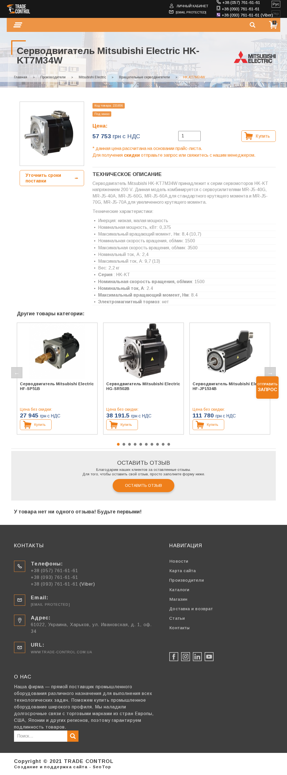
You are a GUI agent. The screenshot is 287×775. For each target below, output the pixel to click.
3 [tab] (129, 444)
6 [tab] (146, 444)
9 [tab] (163, 444)
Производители (53, 77)
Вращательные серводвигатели (144, 77)
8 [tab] (157, 444)
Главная (20, 77)
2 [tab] (124, 444)
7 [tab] (152, 444)
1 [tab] (118, 444)
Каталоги (179, 589)
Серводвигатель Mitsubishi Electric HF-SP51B (57, 386)
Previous (16, 372)
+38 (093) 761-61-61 (241, 8)
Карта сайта (182, 570)
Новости (178, 561)
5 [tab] (141, 444)
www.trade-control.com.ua (61, 652)
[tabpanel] (57, 378)
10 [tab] (169, 444)
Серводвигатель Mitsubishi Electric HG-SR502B (143, 386)
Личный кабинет (192, 6)
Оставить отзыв (143, 485)
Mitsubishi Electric (92, 77)
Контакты (179, 627)
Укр (276, 13)
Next (270, 372)
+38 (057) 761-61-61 (241, 2)
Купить (263, 136)
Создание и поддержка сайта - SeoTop (62, 766)
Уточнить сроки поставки (43, 178)
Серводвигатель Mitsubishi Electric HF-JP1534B (229, 386)
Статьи (177, 618)
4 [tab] (135, 444)
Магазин (178, 599)
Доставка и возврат (191, 608)
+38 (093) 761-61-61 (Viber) (247, 15)
